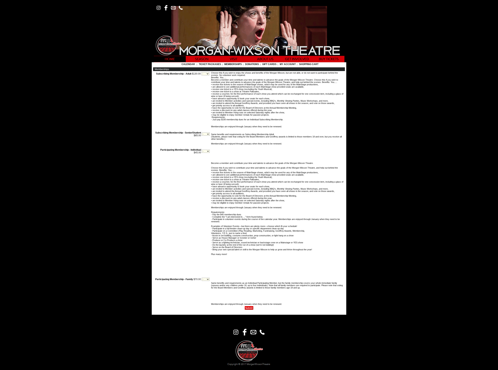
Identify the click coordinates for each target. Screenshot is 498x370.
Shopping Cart (308, 64)
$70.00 (178, 279)
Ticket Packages (210, 64)
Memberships (233, 64)
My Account (287, 64)
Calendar (188, 64)
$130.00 (178, 73)
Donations (252, 64)
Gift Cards (269, 64)
